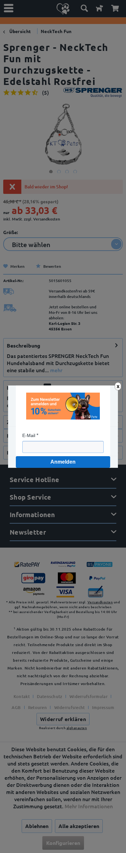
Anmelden (63, 462)
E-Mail (28, 435)
